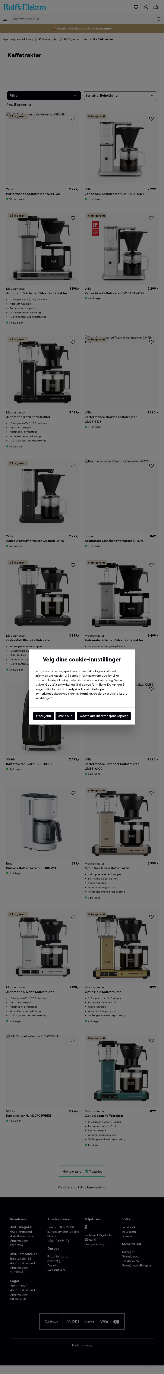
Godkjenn (43, 716)
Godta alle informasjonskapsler (104, 716)
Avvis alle (65, 716)
